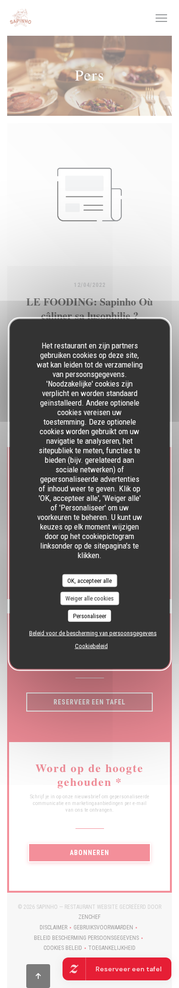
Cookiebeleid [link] (91, 646)
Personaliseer (89, 615)
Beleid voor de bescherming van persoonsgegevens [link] (93, 633)
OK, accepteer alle (89, 580)
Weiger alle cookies (89, 598)
